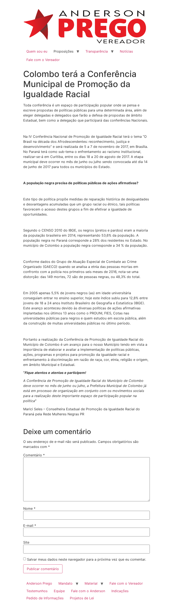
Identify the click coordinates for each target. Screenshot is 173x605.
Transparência (96, 51)
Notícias (126, 51)
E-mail (29, 525)
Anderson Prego (39, 583)
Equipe (59, 591)
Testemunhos (36, 591)
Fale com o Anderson (88, 591)
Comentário (34, 455)
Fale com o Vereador (43, 60)
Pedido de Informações (45, 598)
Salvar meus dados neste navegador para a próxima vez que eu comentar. (86, 559)
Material (91, 583)
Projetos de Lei (82, 598)
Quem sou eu (36, 51)
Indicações (119, 591)
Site (26, 542)
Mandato (65, 583)
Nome (29, 508)
